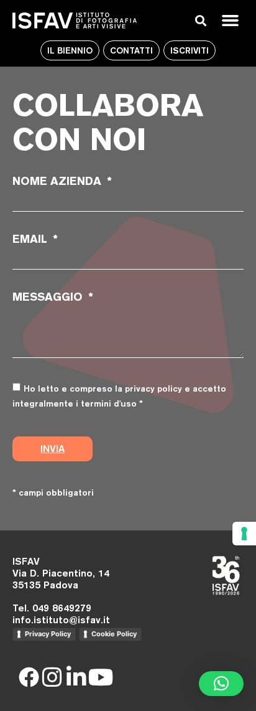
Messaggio (49, 297)
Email (31, 239)
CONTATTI (131, 50)
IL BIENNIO (70, 50)
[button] (230, 20)
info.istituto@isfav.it (61, 620)
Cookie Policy (114, 633)
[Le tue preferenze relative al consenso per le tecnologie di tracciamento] (244, 533)
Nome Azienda (58, 181)
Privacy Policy (48, 633)
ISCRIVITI (189, 50)
